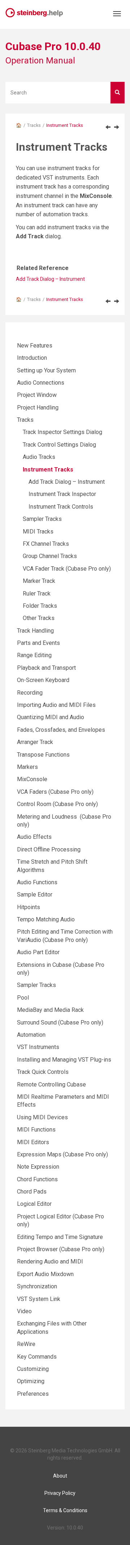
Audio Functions (37, 882)
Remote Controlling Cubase (51, 1084)
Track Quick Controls (43, 1071)
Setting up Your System (46, 370)
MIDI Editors (33, 1142)
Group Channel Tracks (50, 556)
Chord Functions (37, 1179)
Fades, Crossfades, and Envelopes (61, 729)
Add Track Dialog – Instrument (50, 279)
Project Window (37, 394)
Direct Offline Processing (49, 849)
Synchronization (37, 1286)
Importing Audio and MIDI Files (56, 704)
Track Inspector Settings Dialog (62, 432)
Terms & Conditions (65, 1510)
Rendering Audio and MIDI (50, 1261)
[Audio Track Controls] (107, 126)
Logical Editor (34, 1203)
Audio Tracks (39, 456)
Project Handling (37, 407)
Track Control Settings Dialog (59, 444)
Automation (31, 1034)
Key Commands (37, 1356)
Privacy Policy (59, 1493)
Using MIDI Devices (42, 1117)
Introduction (32, 357)
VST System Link (38, 1299)
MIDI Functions (36, 1129)
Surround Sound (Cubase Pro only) (60, 1022)
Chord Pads (32, 1191)
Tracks (34, 125)
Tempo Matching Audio (46, 919)
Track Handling (35, 630)
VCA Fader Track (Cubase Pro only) (67, 568)
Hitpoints (28, 907)
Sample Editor (34, 894)
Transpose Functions (43, 754)
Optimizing (30, 1381)
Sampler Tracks (42, 518)
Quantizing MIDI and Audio (50, 717)
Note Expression (38, 1166)
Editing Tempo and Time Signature (60, 1237)
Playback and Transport (46, 667)
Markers (27, 766)
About (60, 1476)
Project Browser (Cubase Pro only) (60, 1249)
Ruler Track (37, 593)
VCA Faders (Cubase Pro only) (55, 791)
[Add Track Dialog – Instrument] (116, 126)
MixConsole (32, 779)
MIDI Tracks (38, 531)
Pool (23, 997)
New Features (34, 345)
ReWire (26, 1344)
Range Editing (34, 655)
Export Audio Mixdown (45, 1274)
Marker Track (39, 580)
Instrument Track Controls (61, 506)
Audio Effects (34, 836)
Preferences (33, 1393)
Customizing (33, 1368)
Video (24, 1311)
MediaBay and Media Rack (50, 1009)
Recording (30, 692)
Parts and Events (38, 642)
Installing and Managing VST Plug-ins (64, 1059)
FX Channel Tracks (46, 543)
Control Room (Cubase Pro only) (57, 804)
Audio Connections (40, 382)
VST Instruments (38, 1047)
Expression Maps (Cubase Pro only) (62, 1154)
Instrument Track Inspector (62, 494)
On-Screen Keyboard (43, 680)
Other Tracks (39, 618)
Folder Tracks (40, 605)
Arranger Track (35, 742)
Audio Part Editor (38, 952)
